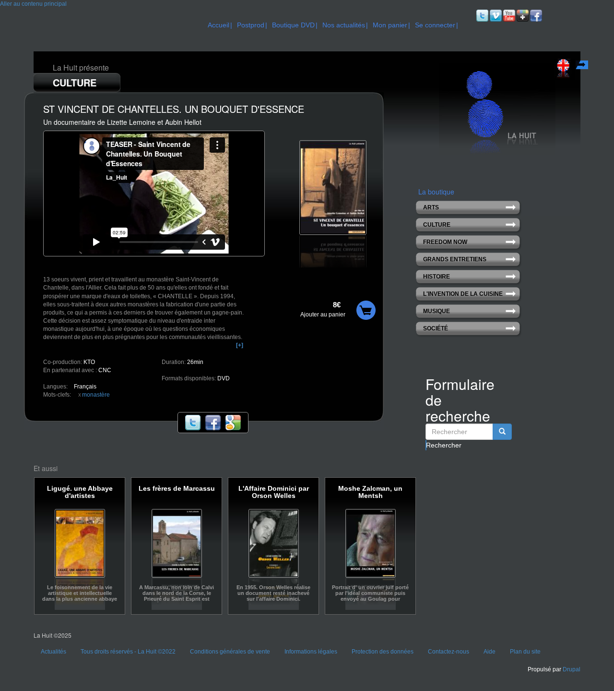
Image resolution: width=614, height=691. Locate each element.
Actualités (53, 651)
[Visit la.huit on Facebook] (535, 15)
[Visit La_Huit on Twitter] (481, 15)
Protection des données (382, 651)
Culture (436, 224)
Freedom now (445, 242)
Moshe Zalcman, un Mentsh (370, 492)
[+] (239, 345)
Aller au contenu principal (33, 3)
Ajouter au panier (322, 314)
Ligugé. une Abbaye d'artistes (80, 492)
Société (435, 328)
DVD (223, 378)
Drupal (571, 669)
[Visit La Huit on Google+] (522, 15)
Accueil (218, 25)
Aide (490, 651)
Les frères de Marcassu (177, 488)
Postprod (250, 25)
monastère (96, 394)
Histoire (436, 276)
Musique (436, 311)
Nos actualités (343, 25)
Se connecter (435, 25)
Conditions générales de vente (230, 651)
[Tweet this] (193, 422)
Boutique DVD (293, 25)
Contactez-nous (448, 651)
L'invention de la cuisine (463, 294)
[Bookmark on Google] (233, 422)
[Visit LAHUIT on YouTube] (508, 15)
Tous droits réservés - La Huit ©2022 (128, 651)
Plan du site (525, 651)
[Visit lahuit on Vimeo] (495, 15)
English (583, 66)
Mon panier (390, 25)
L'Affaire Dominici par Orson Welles (273, 492)
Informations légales (310, 651)
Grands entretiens (454, 259)
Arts (431, 207)
